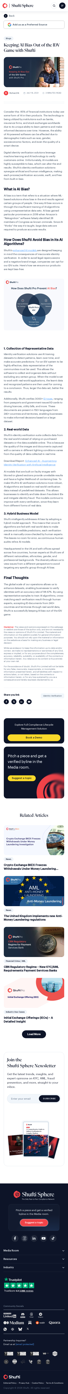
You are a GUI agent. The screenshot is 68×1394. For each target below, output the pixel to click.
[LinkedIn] (34, 1238)
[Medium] (13, 1322)
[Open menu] (62, 6)
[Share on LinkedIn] (21, 701)
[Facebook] (15, 1238)
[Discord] (22, 1315)
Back (12, 16)
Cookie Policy (38, 1383)
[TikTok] (52, 1238)
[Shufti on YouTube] (29, 701)
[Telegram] (40, 1315)
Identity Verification (52, 696)
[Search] (54, 6)
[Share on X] (13, 701)
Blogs (8, 38)
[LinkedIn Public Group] (9, 1315)
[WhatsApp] (5, 1329)
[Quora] (54, 1322)
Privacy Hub (24, 1383)
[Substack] (30, 1322)
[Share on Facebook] (6, 701)
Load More (34, 1034)
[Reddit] (40, 1322)
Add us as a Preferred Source (30, 25)
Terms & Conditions (54, 1383)
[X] (27, 1329)
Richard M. (12, 93)
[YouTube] (43, 1238)
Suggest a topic (22, 778)
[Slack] (12, 1329)
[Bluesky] (20, 1329)
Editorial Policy (9, 1383)
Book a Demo (34, 737)
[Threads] (31, 1315)
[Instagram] (24, 1238)
